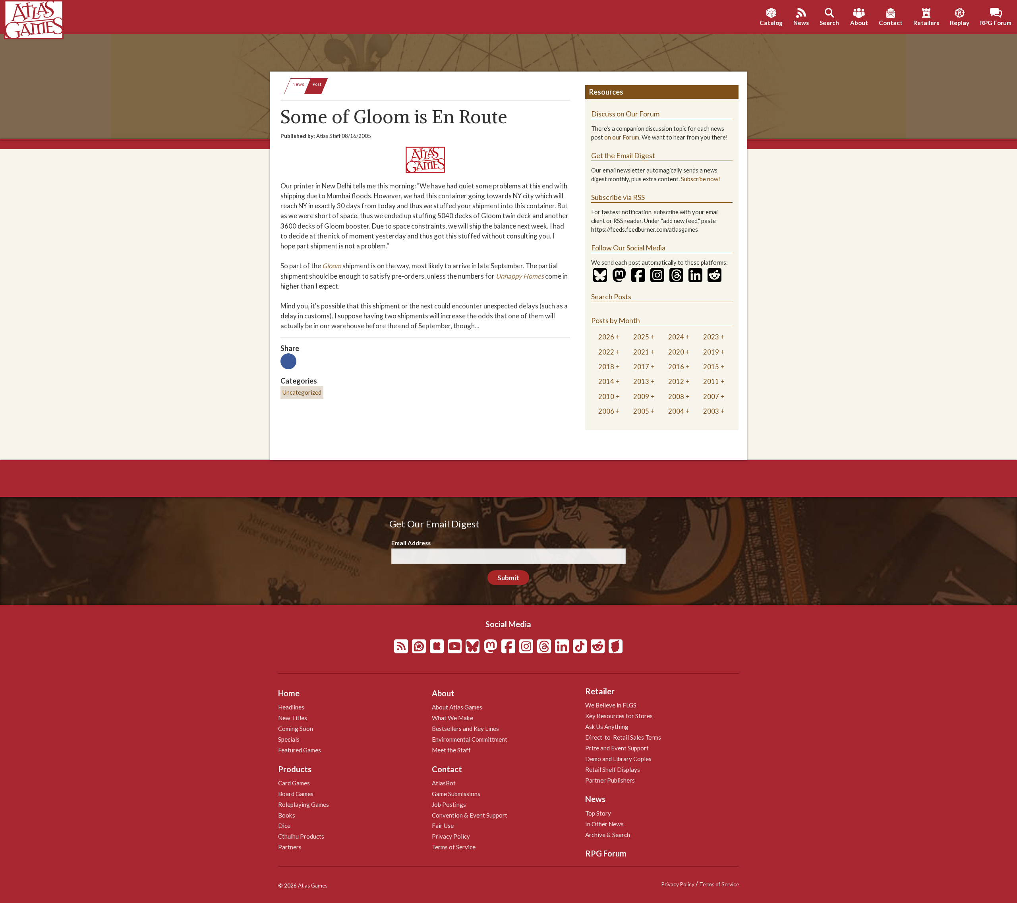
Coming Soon (295, 728)
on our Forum (621, 137)
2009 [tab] (641, 396)
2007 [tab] (711, 396)
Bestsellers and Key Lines (465, 728)
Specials (289, 739)
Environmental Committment (469, 739)
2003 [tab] (711, 411)
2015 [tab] (711, 366)
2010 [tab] (606, 396)
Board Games (295, 793)
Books (286, 815)
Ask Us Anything (606, 726)
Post (317, 84)
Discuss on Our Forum (625, 113)
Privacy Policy (451, 836)
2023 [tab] (711, 337)
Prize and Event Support (617, 748)
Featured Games (299, 750)
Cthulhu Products (301, 836)
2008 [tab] (676, 396)
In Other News (604, 823)
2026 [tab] (606, 337)
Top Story (598, 813)
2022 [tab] (606, 352)
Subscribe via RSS (618, 197)
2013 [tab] (641, 381)
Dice (284, 825)
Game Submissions (456, 793)
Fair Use (443, 825)
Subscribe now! (700, 179)
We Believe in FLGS (610, 705)
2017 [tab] (641, 366)
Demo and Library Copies (618, 758)
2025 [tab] (641, 337)
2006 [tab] (606, 411)
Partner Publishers (610, 780)
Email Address (411, 542)
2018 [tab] (606, 366)
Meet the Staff (451, 750)
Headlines (291, 707)
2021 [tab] (641, 352)
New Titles (292, 717)
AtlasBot (444, 783)
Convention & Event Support (469, 815)
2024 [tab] (676, 337)
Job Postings (449, 804)
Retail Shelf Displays (612, 769)
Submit (508, 578)
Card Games (294, 783)
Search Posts (611, 296)
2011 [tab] (711, 381)
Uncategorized (301, 392)
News (298, 84)
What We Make (452, 717)
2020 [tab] (676, 352)
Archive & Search (607, 834)
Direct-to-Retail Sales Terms (623, 737)
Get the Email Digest (623, 155)
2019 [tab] (711, 352)
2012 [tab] (676, 381)
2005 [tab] (641, 411)
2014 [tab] (606, 381)
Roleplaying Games (303, 804)
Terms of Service (454, 847)
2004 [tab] (676, 411)
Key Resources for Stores (619, 715)
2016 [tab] (676, 366)
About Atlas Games (457, 707)
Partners (290, 847)
